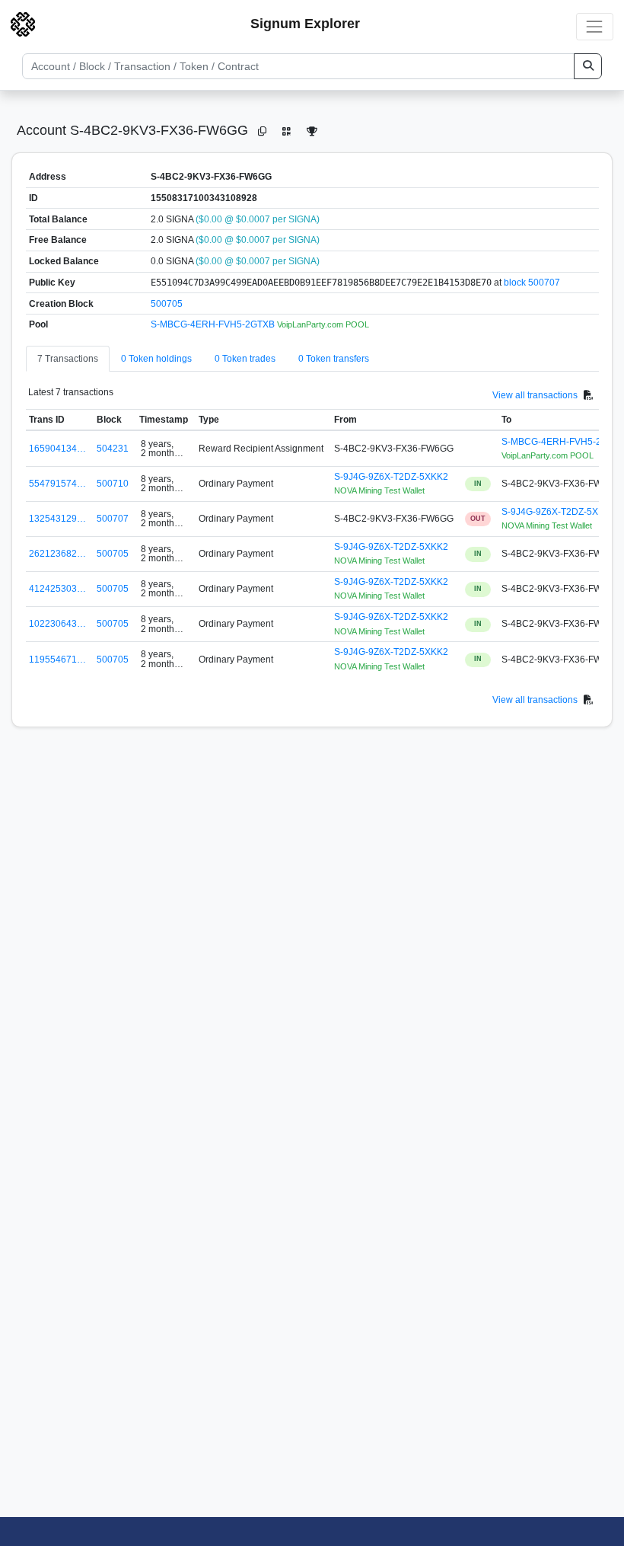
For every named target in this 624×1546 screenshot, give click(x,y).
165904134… (57, 448)
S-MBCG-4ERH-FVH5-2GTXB (214, 324)
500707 (113, 518)
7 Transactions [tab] (67, 358)
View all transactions (535, 395)
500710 (113, 483)
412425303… (57, 588)
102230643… (57, 623)
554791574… (57, 483)
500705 (167, 304)
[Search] (588, 66)
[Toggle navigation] (594, 26)
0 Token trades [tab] (245, 358)
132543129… (57, 518)
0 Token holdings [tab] (156, 358)
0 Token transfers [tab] (333, 358)
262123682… (57, 553)
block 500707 (532, 282)
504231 (113, 448)
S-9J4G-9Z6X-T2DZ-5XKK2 (391, 476)
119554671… (57, 659)
